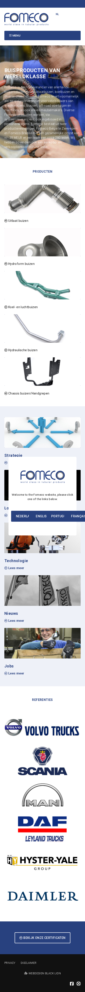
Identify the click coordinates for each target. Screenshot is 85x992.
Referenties (42, 700)
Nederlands (26, 516)
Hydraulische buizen (22, 350)
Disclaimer (29, 962)
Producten (43, 171)
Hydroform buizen (21, 264)
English (42, 516)
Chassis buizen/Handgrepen (28, 393)
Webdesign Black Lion (45, 973)
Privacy (9, 962)
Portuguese (61, 516)
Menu (16, 35)
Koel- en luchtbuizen (22, 307)
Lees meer (15, 568)
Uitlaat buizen (17, 220)
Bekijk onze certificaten (44, 938)
